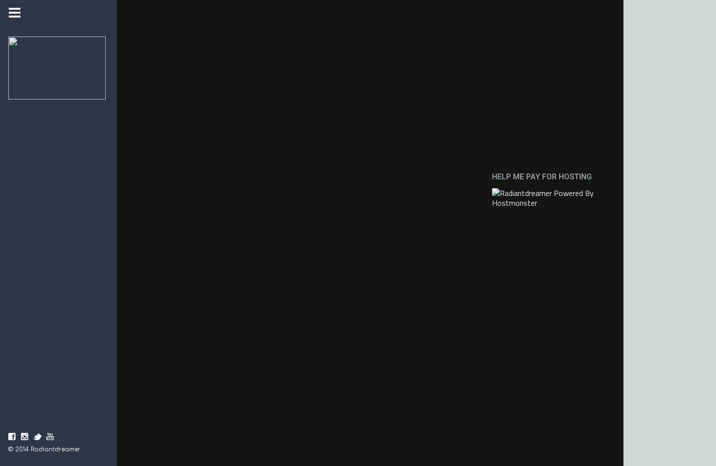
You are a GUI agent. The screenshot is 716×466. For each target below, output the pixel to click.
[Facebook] (12, 437)
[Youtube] (50, 437)
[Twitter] (37, 437)
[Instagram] (25, 437)
